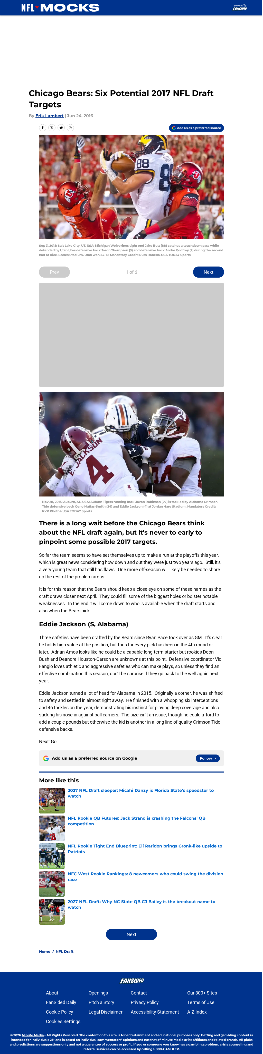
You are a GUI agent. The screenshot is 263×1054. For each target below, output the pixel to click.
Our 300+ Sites (202, 993)
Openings (98, 993)
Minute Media (33, 1035)
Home (44, 951)
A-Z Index (197, 1012)
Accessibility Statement (155, 1012)
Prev (54, 272)
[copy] (70, 127)
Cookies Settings (63, 1021)
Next (208, 272)
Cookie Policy (59, 1012)
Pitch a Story (101, 1002)
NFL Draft (64, 951)
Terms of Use (200, 1002)
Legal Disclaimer (106, 1012)
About (52, 993)
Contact (139, 993)
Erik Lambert (49, 115)
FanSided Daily (61, 1002)
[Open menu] (13, 8)
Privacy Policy (145, 1002)
